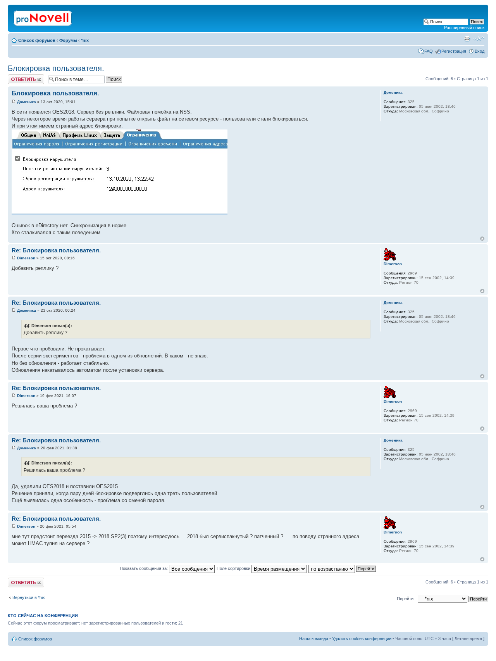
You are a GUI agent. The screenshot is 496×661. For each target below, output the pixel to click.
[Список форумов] (43, 17)
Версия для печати (467, 38)
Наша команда (313, 638)
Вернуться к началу (482, 238)
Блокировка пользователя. (56, 68)
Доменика (26, 102)
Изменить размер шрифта (478, 38)
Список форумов (36, 40)
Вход (479, 51)
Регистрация (453, 51)
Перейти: (406, 598)
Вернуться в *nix (28, 597)
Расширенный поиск (464, 27)
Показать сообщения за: (144, 568)
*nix (85, 40)
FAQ (428, 51)
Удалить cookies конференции (361, 638)
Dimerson (26, 258)
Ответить (17, 76)
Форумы (68, 40)
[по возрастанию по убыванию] (342, 568)
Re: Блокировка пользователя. (56, 250)
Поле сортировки (234, 568)
